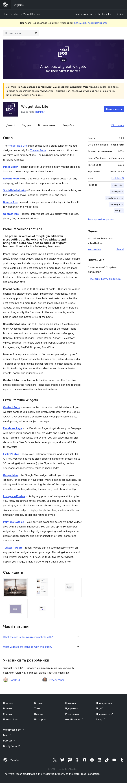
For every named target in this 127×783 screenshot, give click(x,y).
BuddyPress (11, 746)
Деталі (10, 125)
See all (120, 249)
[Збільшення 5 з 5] (50, 603)
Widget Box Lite (17, 145)
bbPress (9, 740)
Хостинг (8, 714)
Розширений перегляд (101, 219)
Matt (7, 735)
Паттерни (40, 719)
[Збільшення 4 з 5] (23, 603)
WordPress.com (13, 729)
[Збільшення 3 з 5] (77, 582)
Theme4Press (38, 150)
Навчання (70, 703)
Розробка (68, 125)
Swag (100, 719)
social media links (114, 198)
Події (99, 708)
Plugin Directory (11, 14)
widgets (119, 210)
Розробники (72, 714)
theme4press (116, 204)
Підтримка (117, 125)
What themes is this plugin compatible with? (28, 637)
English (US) (118, 178)
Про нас (8, 703)
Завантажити (114, 109)
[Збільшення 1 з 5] (23, 582)
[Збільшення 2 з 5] (50, 582)
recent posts (117, 191)
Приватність (10, 719)
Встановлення (46, 125)
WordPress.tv (74, 719)
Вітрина (38, 703)
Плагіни (38, 714)
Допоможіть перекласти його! (90, 23)
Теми (37, 708)
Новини (7, 708)
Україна (14, 760)
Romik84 (40, 111)
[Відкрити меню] (122, 4)
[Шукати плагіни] (36, 33)
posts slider (117, 185)
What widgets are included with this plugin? (27, 646)
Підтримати (104, 714)
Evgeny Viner (56, 680)
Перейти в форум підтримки (104, 278)
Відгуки (26, 125)
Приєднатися (104, 703)
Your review (94, 249)
